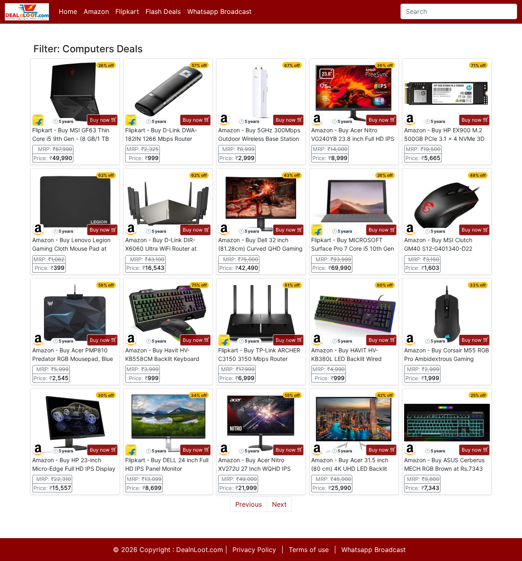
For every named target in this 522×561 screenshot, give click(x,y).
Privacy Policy (254, 549)
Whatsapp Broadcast (219, 11)
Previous (248, 504)
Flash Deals (163, 11)
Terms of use (309, 549)
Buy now (100, 120)
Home (68, 11)
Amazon (96, 11)
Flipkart (127, 11)
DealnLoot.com (199, 549)
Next (279, 504)
